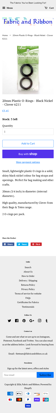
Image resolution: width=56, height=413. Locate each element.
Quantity (7, 125)
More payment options (28, 162)
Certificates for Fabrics (28, 302)
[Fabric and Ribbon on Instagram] (39, 321)
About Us (28, 271)
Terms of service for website (28, 293)
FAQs (28, 297)
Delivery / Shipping (28, 280)
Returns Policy (28, 284)
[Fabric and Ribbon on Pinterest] (24, 321)
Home (5, 35)
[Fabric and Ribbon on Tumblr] (46, 321)
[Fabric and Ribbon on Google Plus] (31, 321)
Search (28, 267)
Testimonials (28, 306)
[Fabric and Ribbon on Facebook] (17, 321)
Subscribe (45, 375)
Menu (9, 7)
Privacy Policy (28, 289)
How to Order (28, 276)
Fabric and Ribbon (31, 384)
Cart (51, 8)
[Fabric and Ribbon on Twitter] (9, 321)
